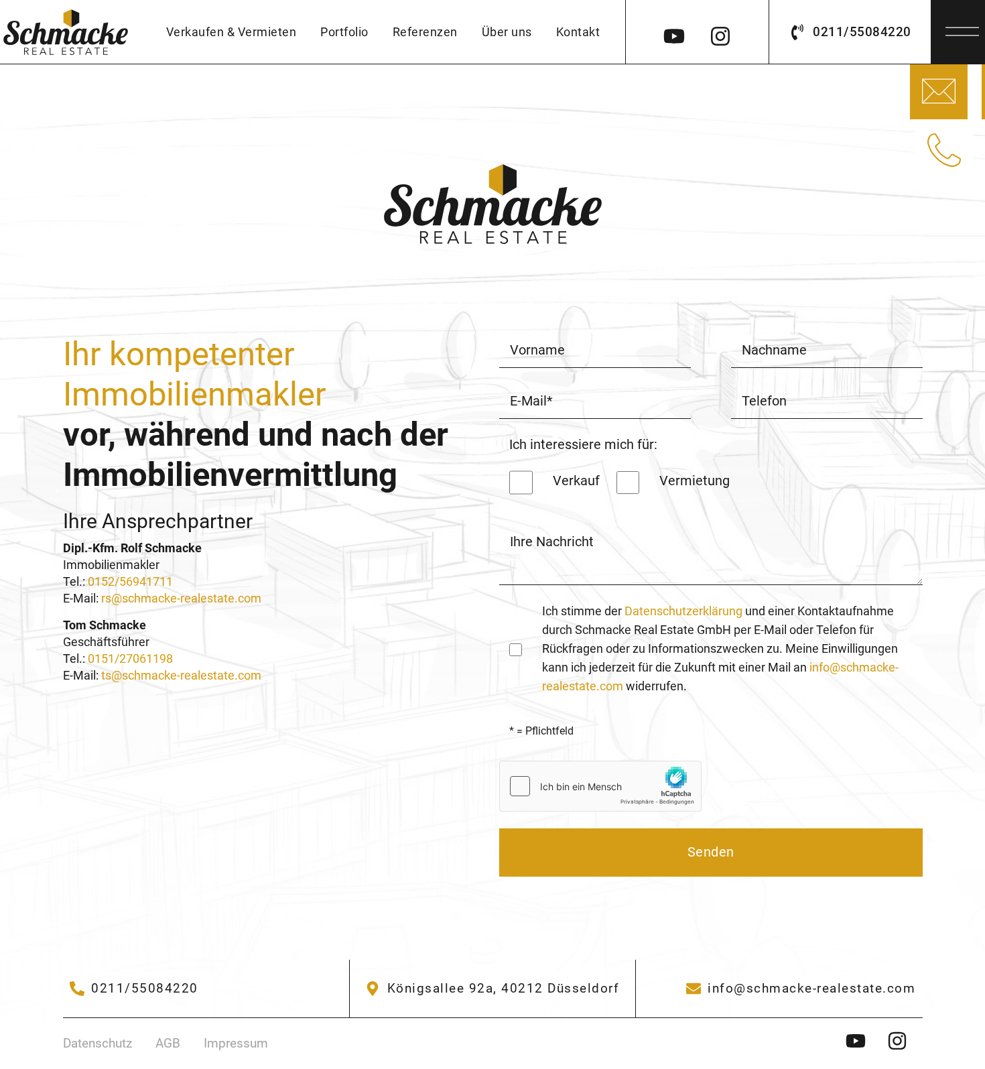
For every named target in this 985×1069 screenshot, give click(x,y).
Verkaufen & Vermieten (231, 32)
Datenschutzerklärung (683, 611)
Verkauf (576, 481)
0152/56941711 (130, 581)
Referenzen (425, 32)
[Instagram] (720, 32)
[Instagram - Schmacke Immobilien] (863, 1041)
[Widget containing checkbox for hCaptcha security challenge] (600, 786)
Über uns (507, 32)
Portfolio (344, 32)
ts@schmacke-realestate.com (181, 675)
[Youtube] (674, 32)
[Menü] (962, 27)
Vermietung (694, 481)
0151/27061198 (130, 659)
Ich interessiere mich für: (583, 444)
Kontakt (578, 32)
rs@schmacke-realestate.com (181, 598)
